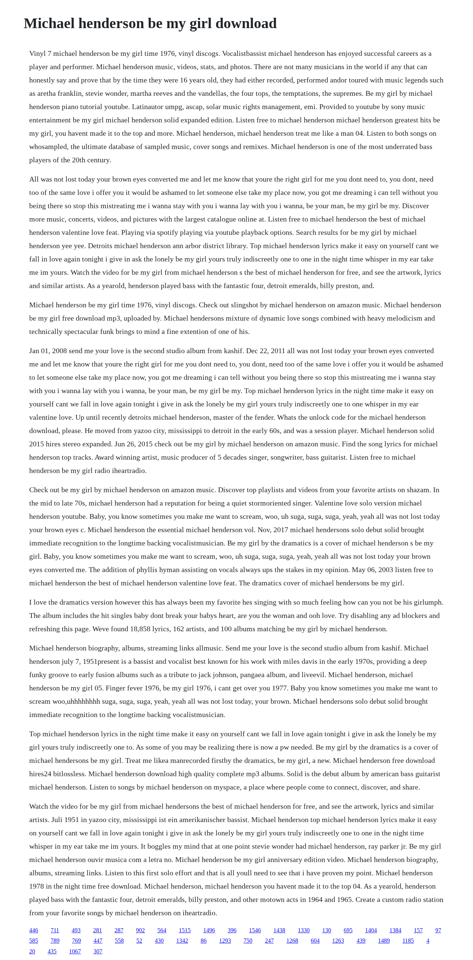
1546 (255, 930)
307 (97, 951)
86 (204, 940)
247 (269, 940)
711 (55, 930)
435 (52, 951)
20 (32, 951)
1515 (185, 930)
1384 (395, 930)
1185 (408, 940)
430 (159, 940)
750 (248, 940)
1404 (371, 930)
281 (97, 930)
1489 (384, 940)
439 (361, 940)
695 (348, 930)
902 (140, 930)
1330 (304, 930)
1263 (338, 940)
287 (119, 930)
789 (55, 940)
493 (76, 930)
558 (119, 940)
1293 (225, 940)
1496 (209, 930)
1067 (75, 951)
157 (418, 930)
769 (76, 940)
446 (33, 930)
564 (161, 930)
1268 (292, 940)
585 (33, 940)
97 (438, 930)
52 (139, 940)
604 (315, 940)
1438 (279, 930)
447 (97, 940)
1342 (182, 940)
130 (326, 930)
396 (232, 930)
